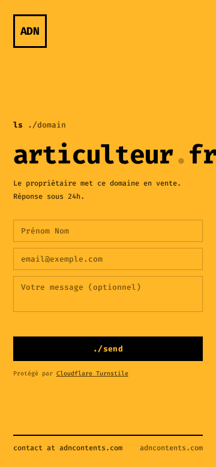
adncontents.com (171, 448)
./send (108, 349)
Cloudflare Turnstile (92, 373)
